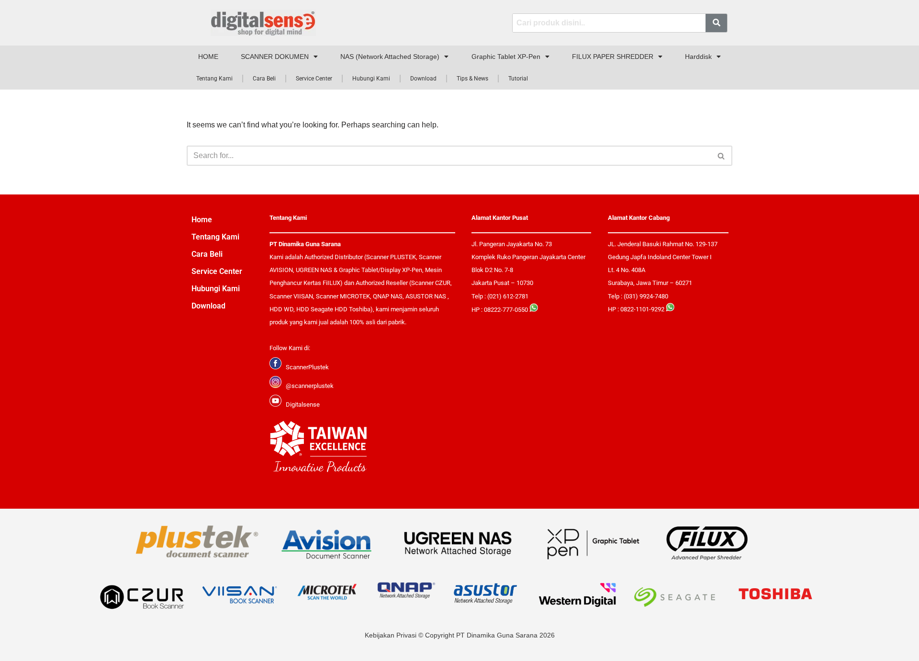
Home (201, 219)
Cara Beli (264, 78)
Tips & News (472, 78)
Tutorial (518, 78)
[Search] (721, 156)
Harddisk (698, 56)
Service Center (314, 78)
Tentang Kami (214, 78)
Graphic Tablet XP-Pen (505, 56)
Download (423, 78)
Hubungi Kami (371, 78)
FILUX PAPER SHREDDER (612, 56)
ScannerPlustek (307, 367)
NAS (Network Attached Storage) (389, 56)
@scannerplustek (310, 385)
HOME (208, 56)
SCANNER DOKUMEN (275, 56)
